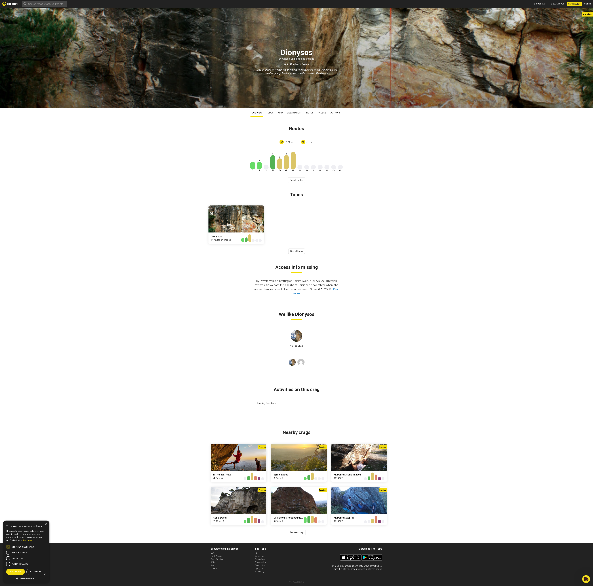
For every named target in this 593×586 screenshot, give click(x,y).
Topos (270, 112)
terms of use (375, 569)
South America (217, 559)
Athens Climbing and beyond (298, 58)
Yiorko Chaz (296, 346)
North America (217, 556)
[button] (26, 578)
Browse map (540, 4)
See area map (296, 532)
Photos (309, 112)
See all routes (296, 180)
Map (280, 112)
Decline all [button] (36, 571)
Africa (213, 562)
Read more (322, 73)
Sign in (587, 4)
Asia (212, 565)
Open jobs (259, 568)
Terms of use (260, 559)
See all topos (296, 251)
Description (294, 112)
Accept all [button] (15, 571)
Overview (257, 112)
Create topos (557, 4)
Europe (213, 553)
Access (322, 112)
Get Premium (574, 4)
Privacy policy (260, 562)
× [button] (46, 524)
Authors (335, 112)
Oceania (214, 568)
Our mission (260, 565)
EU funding (259, 571)
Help (257, 553)
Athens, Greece (301, 64)
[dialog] (26, 552)
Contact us (259, 556)
